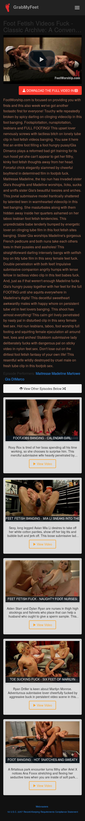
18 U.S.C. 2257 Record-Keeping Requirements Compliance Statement (42, 811)
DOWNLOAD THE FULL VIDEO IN (50, 90)
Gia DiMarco (14, 379)
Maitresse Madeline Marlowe (58, 373)
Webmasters (42, 806)
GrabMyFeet (25, 7)
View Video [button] (44, 464)
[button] (42, 58)
